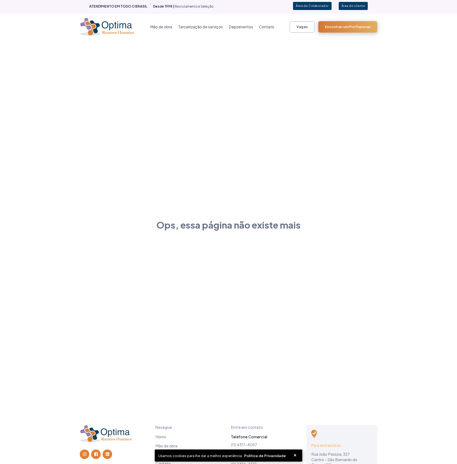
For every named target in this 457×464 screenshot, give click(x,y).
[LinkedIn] (107, 454)
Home (160, 436)
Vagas (302, 27)
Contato (266, 26)
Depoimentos (241, 26)
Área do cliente (353, 6)
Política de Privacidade (265, 455)
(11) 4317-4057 (244, 444)
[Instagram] (84, 454)
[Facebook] (96, 454)
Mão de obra (161, 26)
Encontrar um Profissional (348, 27)
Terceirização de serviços (200, 26)
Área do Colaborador (312, 6)
